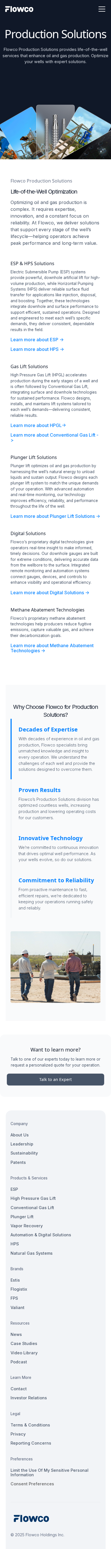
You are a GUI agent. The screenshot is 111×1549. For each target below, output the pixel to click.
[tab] (55, 749)
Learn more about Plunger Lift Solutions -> (55, 516)
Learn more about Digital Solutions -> (50, 592)
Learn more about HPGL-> (38, 425)
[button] (100, 9)
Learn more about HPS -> (37, 349)
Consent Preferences (32, 1483)
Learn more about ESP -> (37, 339)
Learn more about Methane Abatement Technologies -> (52, 648)
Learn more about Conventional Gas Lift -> (54, 437)
